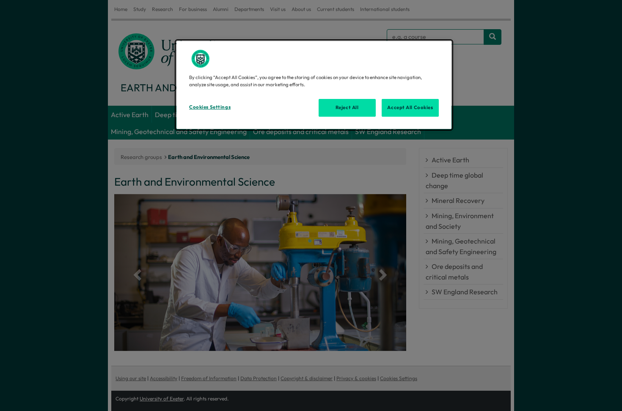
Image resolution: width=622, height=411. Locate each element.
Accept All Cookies (410, 107)
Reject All (347, 107)
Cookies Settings (210, 107)
